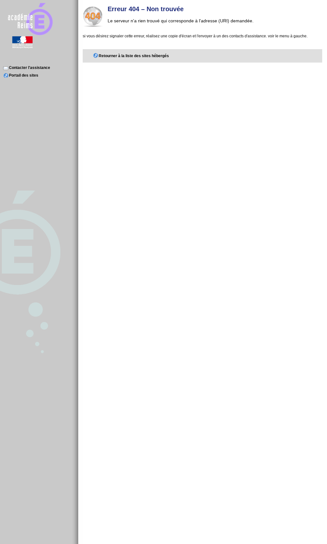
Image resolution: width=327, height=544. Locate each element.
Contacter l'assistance (29, 67)
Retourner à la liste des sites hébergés (134, 56)
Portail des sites (23, 75)
